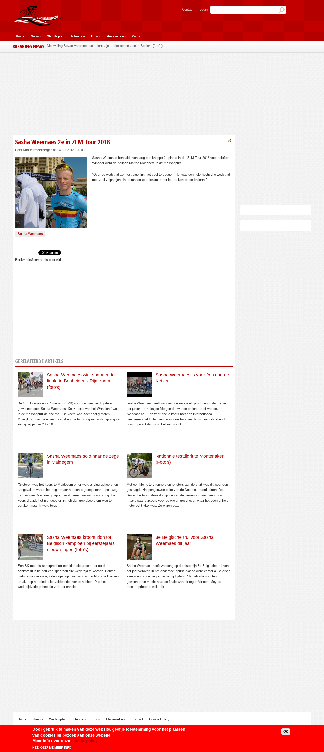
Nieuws (36, 36)
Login (204, 9)
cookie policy (84, 741)
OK (286, 731)
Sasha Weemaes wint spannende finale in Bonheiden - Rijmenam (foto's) (81, 381)
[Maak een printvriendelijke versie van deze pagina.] (230, 140)
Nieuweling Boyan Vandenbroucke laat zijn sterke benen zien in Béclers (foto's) (105, 46)
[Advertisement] (124, 93)
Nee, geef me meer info (51, 747)
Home (20, 36)
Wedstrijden (55, 36)
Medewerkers (116, 36)
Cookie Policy (159, 719)
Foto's (95, 36)
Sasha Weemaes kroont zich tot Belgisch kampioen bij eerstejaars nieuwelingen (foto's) (81, 543)
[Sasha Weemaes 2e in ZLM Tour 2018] (51, 225)
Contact (187, 9)
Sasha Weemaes (30, 234)
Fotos (96, 719)
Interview (78, 36)
